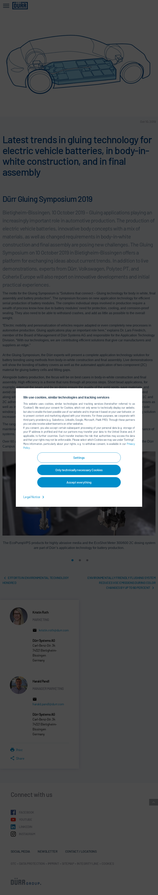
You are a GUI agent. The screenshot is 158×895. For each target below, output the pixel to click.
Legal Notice (32, 497)
